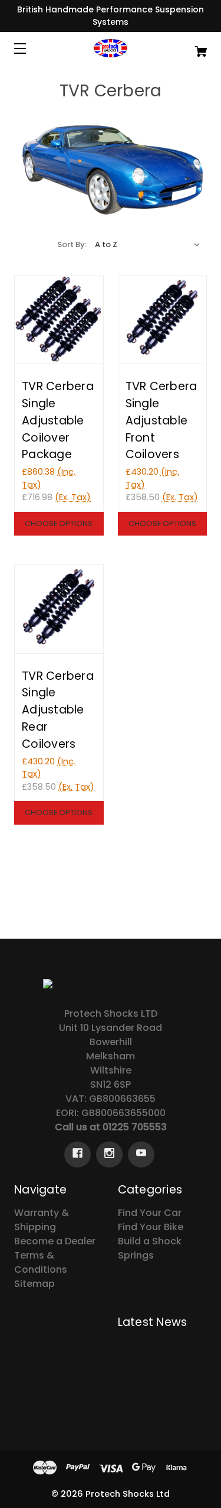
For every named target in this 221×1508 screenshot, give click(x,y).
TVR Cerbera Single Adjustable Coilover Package (58, 420)
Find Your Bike (150, 1227)
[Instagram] (109, 1154)
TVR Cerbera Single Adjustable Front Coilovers (161, 420)
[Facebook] (77, 1154)
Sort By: (72, 244)
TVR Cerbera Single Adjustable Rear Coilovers (58, 710)
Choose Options (59, 523)
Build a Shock (150, 1241)
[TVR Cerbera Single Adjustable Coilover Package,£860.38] (59, 319)
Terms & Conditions (40, 1262)
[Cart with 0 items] (188, 46)
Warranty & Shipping (41, 1220)
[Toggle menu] (30, 48)
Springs (136, 1255)
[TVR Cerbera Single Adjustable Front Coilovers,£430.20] (162, 319)
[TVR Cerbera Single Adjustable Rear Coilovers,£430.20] (59, 609)
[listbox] (148, 245)
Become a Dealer (54, 1241)
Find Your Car (150, 1213)
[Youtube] (141, 1154)
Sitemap (34, 1283)
